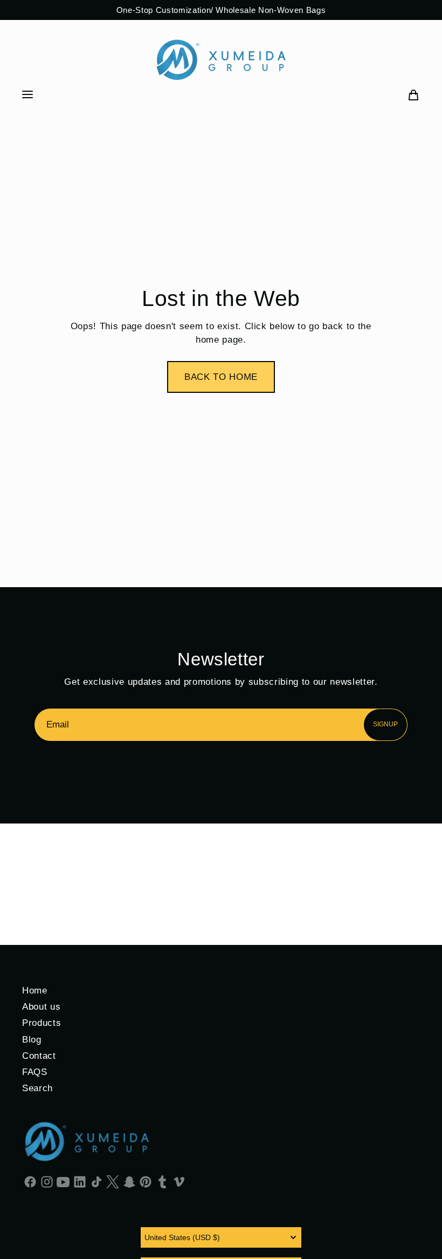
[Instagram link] (47, 1181)
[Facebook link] (30, 1181)
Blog (32, 1039)
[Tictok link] (96, 1181)
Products (41, 1022)
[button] (221, 377)
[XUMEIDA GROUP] (221, 59)
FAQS (34, 1072)
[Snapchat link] (129, 1181)
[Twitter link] (113, 1181)
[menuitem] (413, 94)
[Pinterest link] (145, 1181)
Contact (39, 1055)
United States (182, 1237)
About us (41, 1006)
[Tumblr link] (162, 1181)
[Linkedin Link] (80, 1181)
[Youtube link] (63, 1181)
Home (34, 990)
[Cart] (413, 94)
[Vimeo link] (178, 1181)
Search (37, 1088)
